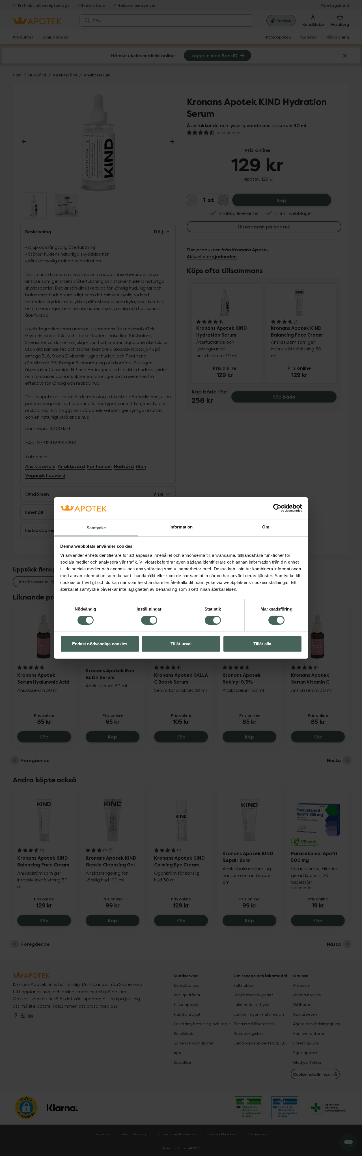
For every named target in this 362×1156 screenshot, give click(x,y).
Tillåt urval (181, 643)
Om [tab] (265, 527)
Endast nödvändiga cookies (100, 643)
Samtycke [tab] (96, 527)
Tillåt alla (262, 643)
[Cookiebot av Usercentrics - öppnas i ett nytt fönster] (277, 508)
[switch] (149, 620)
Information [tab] (181, 527)
